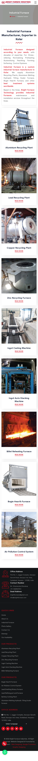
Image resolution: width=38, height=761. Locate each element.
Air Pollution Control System (19, 551)
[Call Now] (4, 743)
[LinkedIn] (8, 729)
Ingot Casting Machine (19, 348)
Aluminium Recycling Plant (19, 147)
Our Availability (6, 637)
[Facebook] (3, 729)
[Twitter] (17, 729)
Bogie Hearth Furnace (19, 501)
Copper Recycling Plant (19, 248)
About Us (4, 619)
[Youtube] (21, 729)
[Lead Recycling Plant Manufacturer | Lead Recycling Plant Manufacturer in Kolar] (19, 175)
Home (13, 16)
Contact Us (5, 630)
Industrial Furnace (7, 622)
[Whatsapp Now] (4, 752)
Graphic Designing (19, 747)
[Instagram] (12, 729)
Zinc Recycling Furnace (19, 298)
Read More (19, 151)
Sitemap (4, 634)
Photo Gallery (6, 626)
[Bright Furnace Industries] (16, 2)
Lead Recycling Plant (19, 197)
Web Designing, (16, 744)
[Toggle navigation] (35, 2)
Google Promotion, (29, 744)
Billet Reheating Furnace (19, 451)
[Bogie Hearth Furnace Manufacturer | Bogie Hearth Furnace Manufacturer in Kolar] (19, 479)
